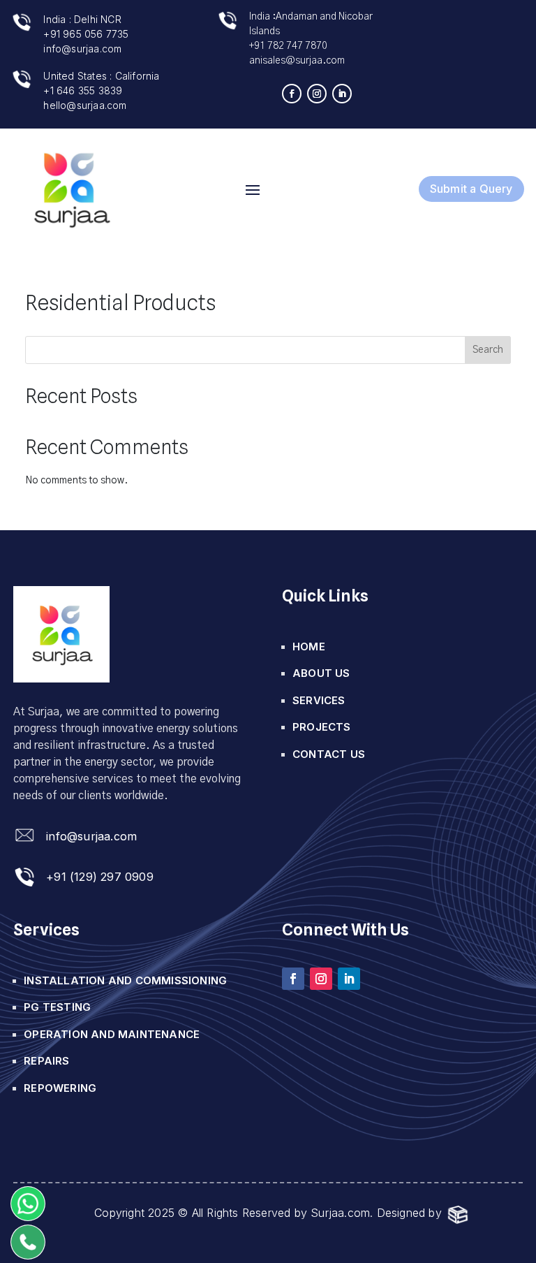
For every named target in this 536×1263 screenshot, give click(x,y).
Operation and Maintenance (112, 1034)
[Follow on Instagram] (317, 93)
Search (487, 350)
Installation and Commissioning (125, 980)
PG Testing (57, 1007)
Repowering (60, 1088)
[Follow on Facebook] (292, 93)
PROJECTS (321, 726)
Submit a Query (471, 189)
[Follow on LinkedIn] (342, 93)
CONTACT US (328, 754)
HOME (308, 646)
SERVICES (318, 700)
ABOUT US (321, 673)
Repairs (46, 1060)
